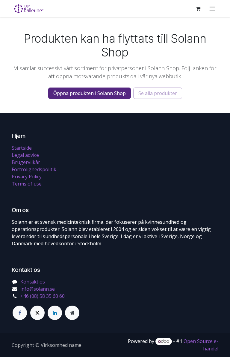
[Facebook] (20, 313)
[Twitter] (37, 313)
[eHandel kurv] (198, 9)
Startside (22, 148)
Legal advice (25, 155)
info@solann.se (37, 289)
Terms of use (27, 183)
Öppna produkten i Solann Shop (89, 93)
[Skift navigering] (212, 8)
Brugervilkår (26, 162)
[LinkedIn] (55, 313)
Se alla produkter (157, 93)
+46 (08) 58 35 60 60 (42, 296)
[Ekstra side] (72, 313)
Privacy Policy (27, 176)
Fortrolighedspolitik (34, 169)
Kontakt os (32, 281)
